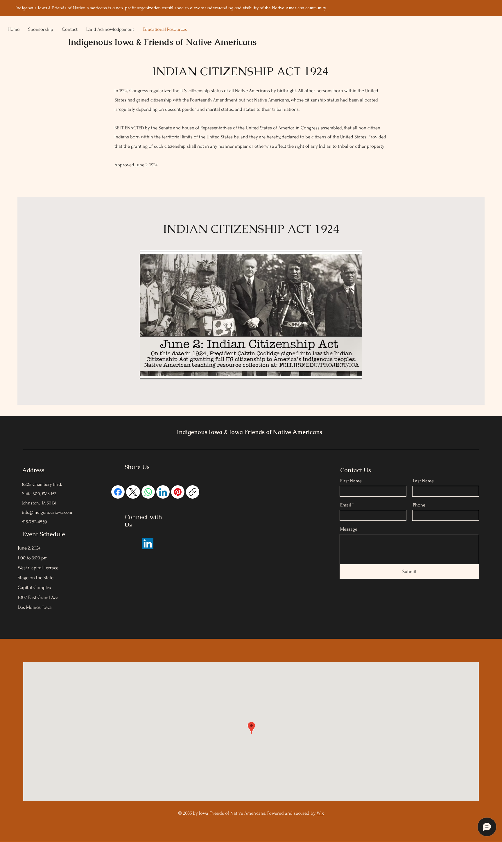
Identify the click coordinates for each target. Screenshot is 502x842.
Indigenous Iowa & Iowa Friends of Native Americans (249, 432)
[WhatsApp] (148, 492)
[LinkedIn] (163, 492)
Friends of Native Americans (200, 42)
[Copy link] (192, 492)
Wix (320, 813)
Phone (419, 504)
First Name (351, 480)
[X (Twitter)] (133, 492)
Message (348, 529)
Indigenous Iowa (102, 42)
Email (345, 504)
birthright (286, 90)
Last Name (423, 480)
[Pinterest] (177, 492)
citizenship (199, 90)
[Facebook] (118, 492)
